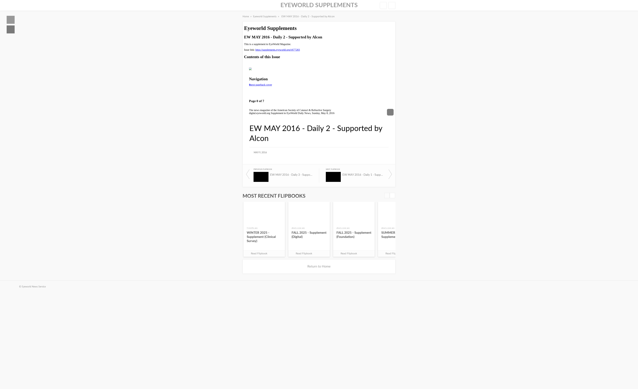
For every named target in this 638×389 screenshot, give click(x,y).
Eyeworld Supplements (265, 16)
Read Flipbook (259, 253)
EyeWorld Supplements (319, 5)
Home (11, 20)
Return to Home (319, 266)
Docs (11, 29)
